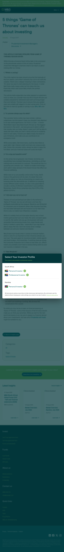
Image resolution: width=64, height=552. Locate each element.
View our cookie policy (52, 295)
